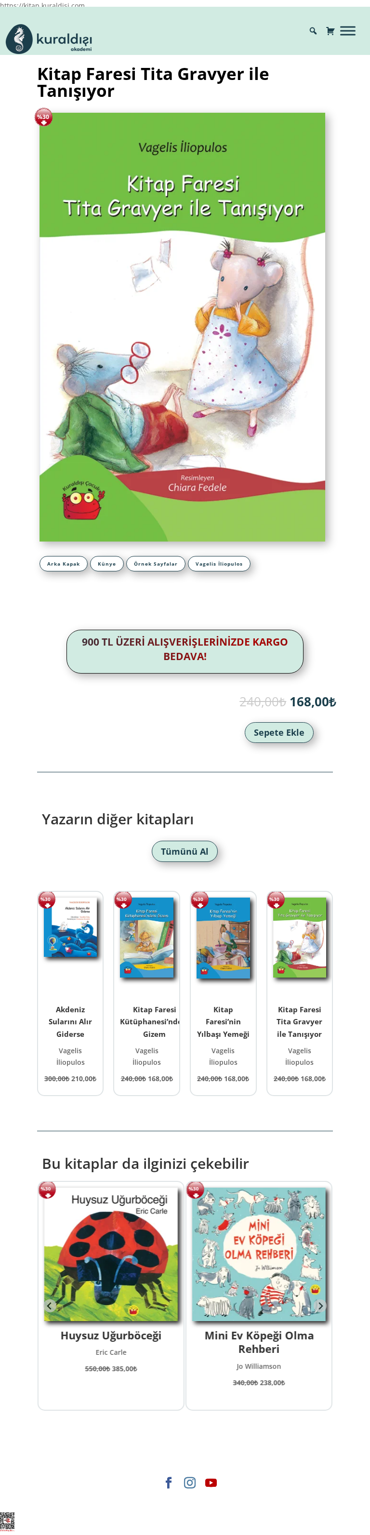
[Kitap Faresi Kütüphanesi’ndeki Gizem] (146, 947)
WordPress (227, 1499)
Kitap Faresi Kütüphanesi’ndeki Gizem (154, 1022)
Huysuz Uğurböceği (110, 1335)
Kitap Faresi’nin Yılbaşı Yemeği (223, 1022)
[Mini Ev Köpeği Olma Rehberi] (259, 1254)
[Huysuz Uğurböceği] (111, 1254)
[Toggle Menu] (348, 30)
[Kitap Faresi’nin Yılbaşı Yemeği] (223, 947)
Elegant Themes (102, 1499)
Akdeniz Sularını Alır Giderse (70, 1022)
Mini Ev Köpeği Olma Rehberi (259, 1342)
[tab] (64, 563)
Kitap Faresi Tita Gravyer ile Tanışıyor (299, 1022)
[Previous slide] (49, 1305)
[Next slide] (320, 1305)
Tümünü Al (185, 851)
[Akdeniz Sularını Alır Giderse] (70, 947)
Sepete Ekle (279, 732)
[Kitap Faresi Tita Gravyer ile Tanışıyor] (300, 947)
